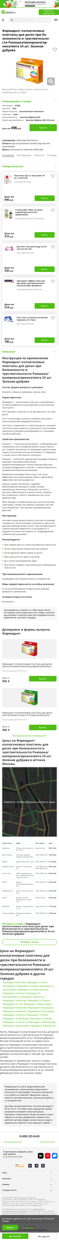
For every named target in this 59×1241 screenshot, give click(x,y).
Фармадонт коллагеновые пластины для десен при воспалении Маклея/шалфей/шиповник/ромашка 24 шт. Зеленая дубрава (27, 665)
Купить (43, 127)
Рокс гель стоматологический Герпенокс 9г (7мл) (32, 318)
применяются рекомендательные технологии (23, 1210)
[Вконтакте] (30, 1166)
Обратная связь (47, 1142)
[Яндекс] (19, 1165)
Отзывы (52, 155)
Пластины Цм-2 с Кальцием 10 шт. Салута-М (29, 176)
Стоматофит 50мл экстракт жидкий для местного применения (29, 212)
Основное (8, 155)
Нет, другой (43, 1236)
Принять (10, 1228)
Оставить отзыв (29, 942)
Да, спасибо (15, 1236)
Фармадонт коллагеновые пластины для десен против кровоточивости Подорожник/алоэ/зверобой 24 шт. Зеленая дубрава (27, 714)
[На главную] (8, 12)
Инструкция (24, 155)
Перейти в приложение (49, 12)
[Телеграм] (36, 1166)
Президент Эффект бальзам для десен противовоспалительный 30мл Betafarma (31, 283)
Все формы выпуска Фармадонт (29, 735)
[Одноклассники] (43, 1166)
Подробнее (28, 1227)
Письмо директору (13, 1142)
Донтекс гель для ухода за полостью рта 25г (32, 247)
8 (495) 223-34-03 (29, 1136)
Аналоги (39, 155)
